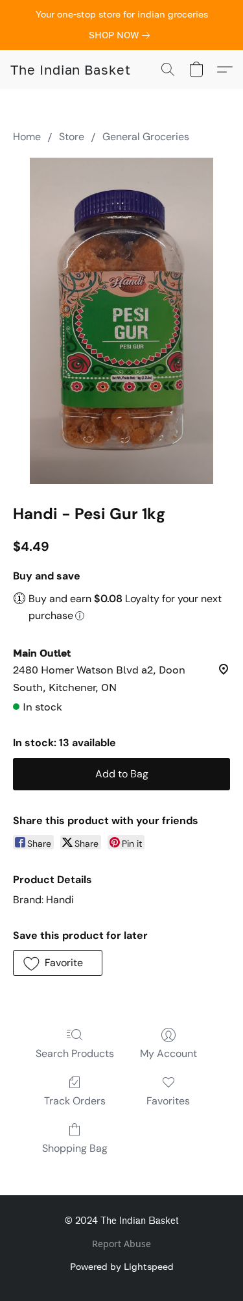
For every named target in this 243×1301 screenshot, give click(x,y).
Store (71, 136)
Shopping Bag (75, 1148)
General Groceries (145, 136)
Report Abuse (121, 1243)
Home (27, 136)
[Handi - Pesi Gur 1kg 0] (121, 321)
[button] (70, 69)
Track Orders (75, 1101)
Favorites (168, 1101)
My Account (168, 1053)
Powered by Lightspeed (122, 1266)
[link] (122, 35)
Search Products (75, 1053)
